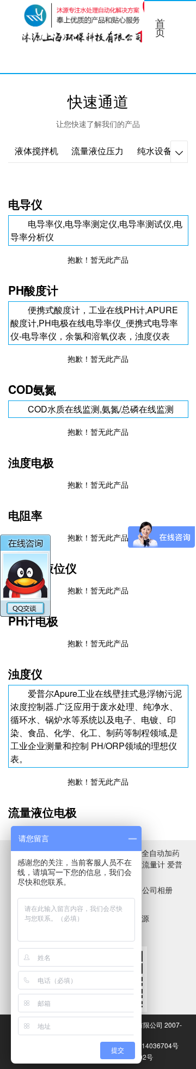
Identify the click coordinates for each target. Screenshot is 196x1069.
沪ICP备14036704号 (148, 1045)
